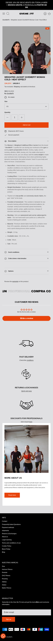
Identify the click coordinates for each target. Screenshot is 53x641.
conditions (30, 356)
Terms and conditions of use (11, 538)
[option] (26, 45)
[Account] (44, 9)
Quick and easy (26, 386)
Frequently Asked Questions (11, 520)
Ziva (3, 562)
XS (7, 102)
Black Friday (6, 544)
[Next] (50, 3)
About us (5, 532)
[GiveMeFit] (26, 9)
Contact (4, 517)
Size (5, 97)
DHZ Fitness (6, 571)
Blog (3, 547)
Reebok (4, 568)
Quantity (7, 108)
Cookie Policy (6, 541)
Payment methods (8, 523)
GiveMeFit (5, 15)
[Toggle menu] (3, 9)
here (30, 417)
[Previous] (3, 3)
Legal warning (7, 535)
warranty (15, 277)
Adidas (4, 577)
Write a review (26, 314)
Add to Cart (26, 120)
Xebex (4, 580)
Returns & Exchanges (9, 529)
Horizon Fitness (7, 565)
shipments (5, 526)
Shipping (17, 82)
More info (35, 3)
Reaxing (5, 574)
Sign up (8, 615)
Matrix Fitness (6, 583)
